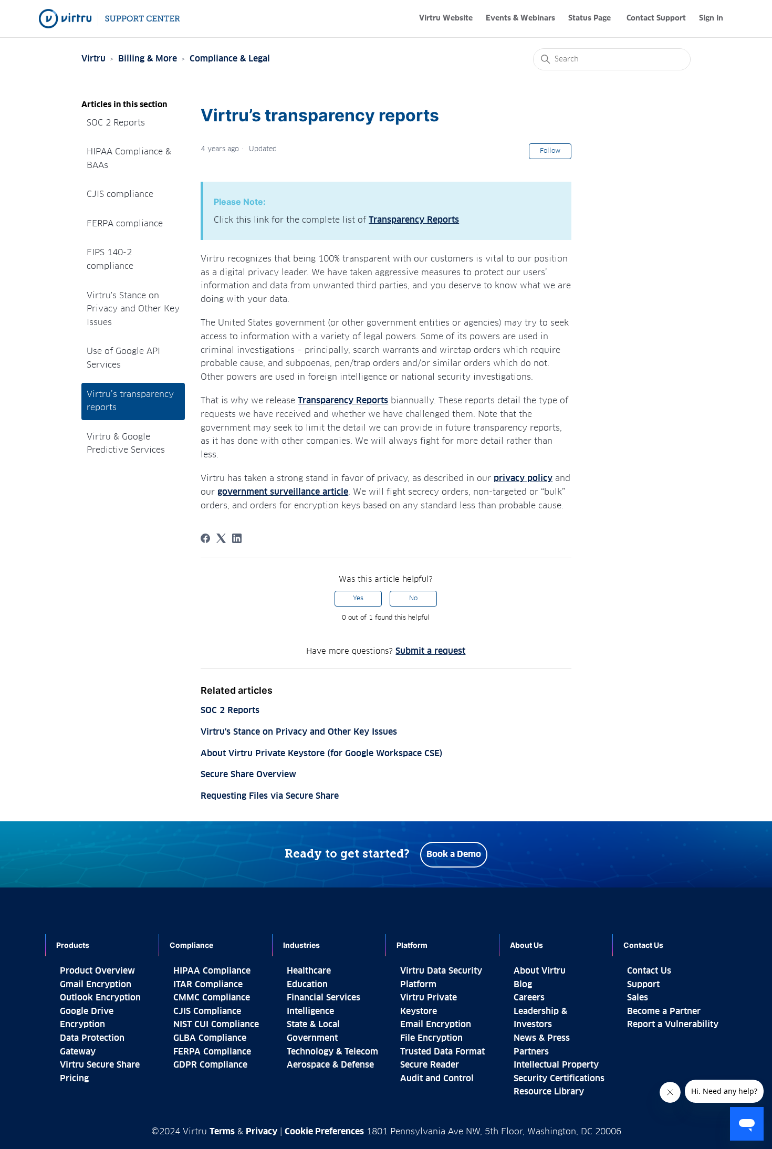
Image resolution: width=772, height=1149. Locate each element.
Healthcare (309, 971)
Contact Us (649, 971)
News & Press (542, 1038)
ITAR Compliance (208, 984)
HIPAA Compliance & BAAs (129, 159)
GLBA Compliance (209, 1038)
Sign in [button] (711, 18)
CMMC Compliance (211, 998)
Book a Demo (453, 854)
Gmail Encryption (95, 984)
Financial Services (323, 998)
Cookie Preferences (324, 1131)
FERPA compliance (125, 224)
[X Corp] (221, 538)
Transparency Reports (414, 220)
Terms (222, 1131)
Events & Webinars (520, 18)
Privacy (261, 1131)
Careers (529, 998)
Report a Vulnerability (672, 1024)
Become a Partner (664, 1011)
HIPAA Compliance (212, 971)
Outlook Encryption (100, 998)
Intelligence (310, 1011)
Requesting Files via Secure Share (270, 796)
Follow (550, 151)
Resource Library (549, 1092)
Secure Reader (429, 1065)
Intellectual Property (556, 1065)
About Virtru (540, 971)
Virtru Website (446, 18)
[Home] (109, 18)
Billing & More (147, 59)
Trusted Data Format (442, 1052)
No (413, 599)
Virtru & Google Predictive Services (126, 444)
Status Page (589, 18)
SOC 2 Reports (116, 123)
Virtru (93, 59)
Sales (637, 998)
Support (643, 984)
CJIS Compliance (207, 1011)
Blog (523, 984)
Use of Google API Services (123, 358)
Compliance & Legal (230, 59)
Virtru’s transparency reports (130, 401)
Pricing (74, 1078)
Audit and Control (437, 1078)
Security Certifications (559, 1078)
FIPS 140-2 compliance (110, 259)
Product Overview (97, 971)
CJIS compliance (120, 194)
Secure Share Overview (248, 774)
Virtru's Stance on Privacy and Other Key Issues (133, 309)
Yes (358, 599)
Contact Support (656, 18)
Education (307, 984)
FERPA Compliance (212, 1052)
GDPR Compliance (210, 1065)
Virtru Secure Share (100, 1065)
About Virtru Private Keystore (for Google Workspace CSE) (322, 753)
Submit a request (430, 651)
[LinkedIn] (237, 538)
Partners (531, 1052)
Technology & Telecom (332, 1052)
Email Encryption (435, 1024)
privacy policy (523, 478)
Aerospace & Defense (330, 1065)
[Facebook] (205, 538)
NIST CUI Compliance (216, 1024)
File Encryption (431, 1038)
